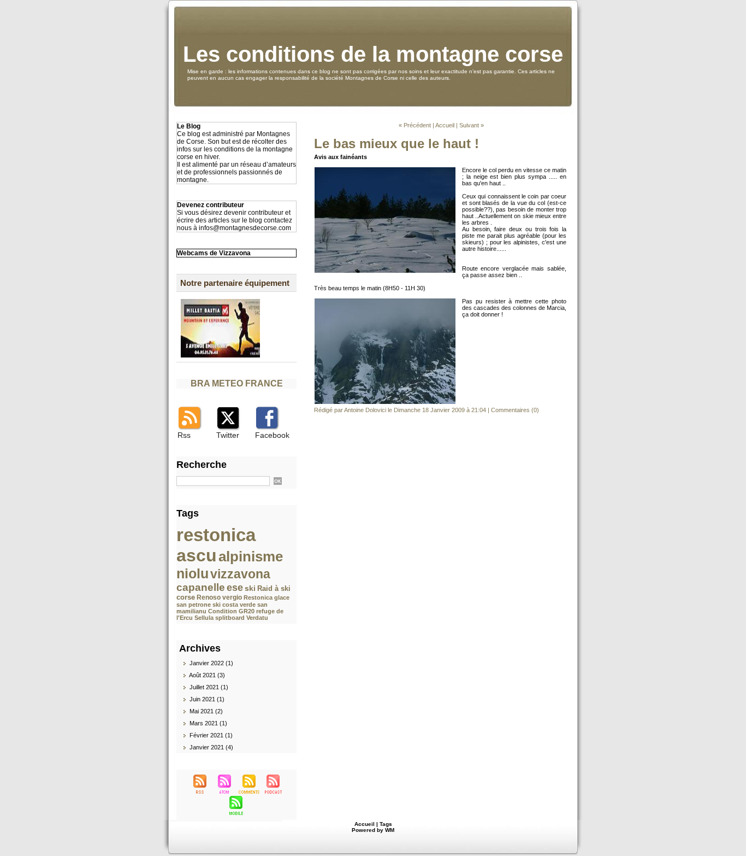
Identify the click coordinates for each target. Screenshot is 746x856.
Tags (386, 824)
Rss (184, 435)
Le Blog (188, 126)
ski (250, 588)
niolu (192, 573)
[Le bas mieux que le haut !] (385, 170)
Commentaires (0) (515, 410)
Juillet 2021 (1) (209, 687)
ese (235, 587)
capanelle (200, 587)
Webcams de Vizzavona (214, 253)
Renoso (209, 597)
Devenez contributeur (210, 205)
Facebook (272, 435)
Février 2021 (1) (211, 735)
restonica (216, 535)
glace (281, 597)
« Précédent (415, 125)
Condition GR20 (231, 611)
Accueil (444, 125)
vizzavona (240, 574)
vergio (232, 597)
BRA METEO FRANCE (237, 383)
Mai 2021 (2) (206, 711)
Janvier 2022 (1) (211, 663)
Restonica (258, 597)
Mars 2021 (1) (208, 723)
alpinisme (250, 556)
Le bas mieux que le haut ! (396, 143)
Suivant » (471, 125)
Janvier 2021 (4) (211, 747)
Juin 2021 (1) (207, 699)
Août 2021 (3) (207, 675)
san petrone (193, 604)
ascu (196, 555)
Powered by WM (373, 830)
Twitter (227, 435)
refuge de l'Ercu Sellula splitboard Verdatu (229, 614)
